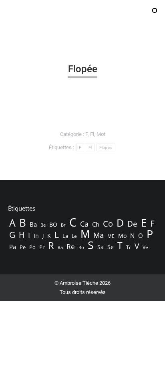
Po (32, 247)
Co (108, 223)
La (65, 236)
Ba (33, 224)
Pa (12, 247)
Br (63, 225)
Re (70, 247)
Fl (92, 134)
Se (110, 247)
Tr (128, 247)
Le (74, 236)
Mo (122, 235)
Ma (98, 235)
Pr (41, 247)
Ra (60, 247)
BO (53, 224)
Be (43, 225)
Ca (84, 224)
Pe (23, 247)
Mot (101, 134)
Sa (100, 247)
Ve (145, 247)
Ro (81, 247)
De (132, 224)
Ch (95, 224)
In (36, 235)
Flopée (106, 147)
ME (111, 236)
